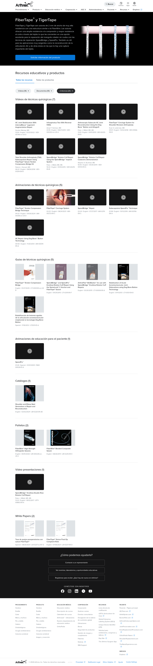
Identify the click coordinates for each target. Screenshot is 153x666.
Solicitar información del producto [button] (45, 57)
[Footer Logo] (21, 661)
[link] (29, 112)
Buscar (109, 4)
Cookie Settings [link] (131, 662)
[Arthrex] (24, 4)
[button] (24, 80)
